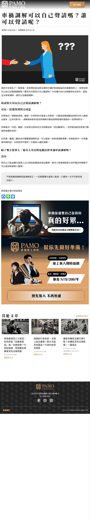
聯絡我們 (6, 410)
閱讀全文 (7, 357)
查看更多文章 (81, 316)
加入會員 (77, 4)
